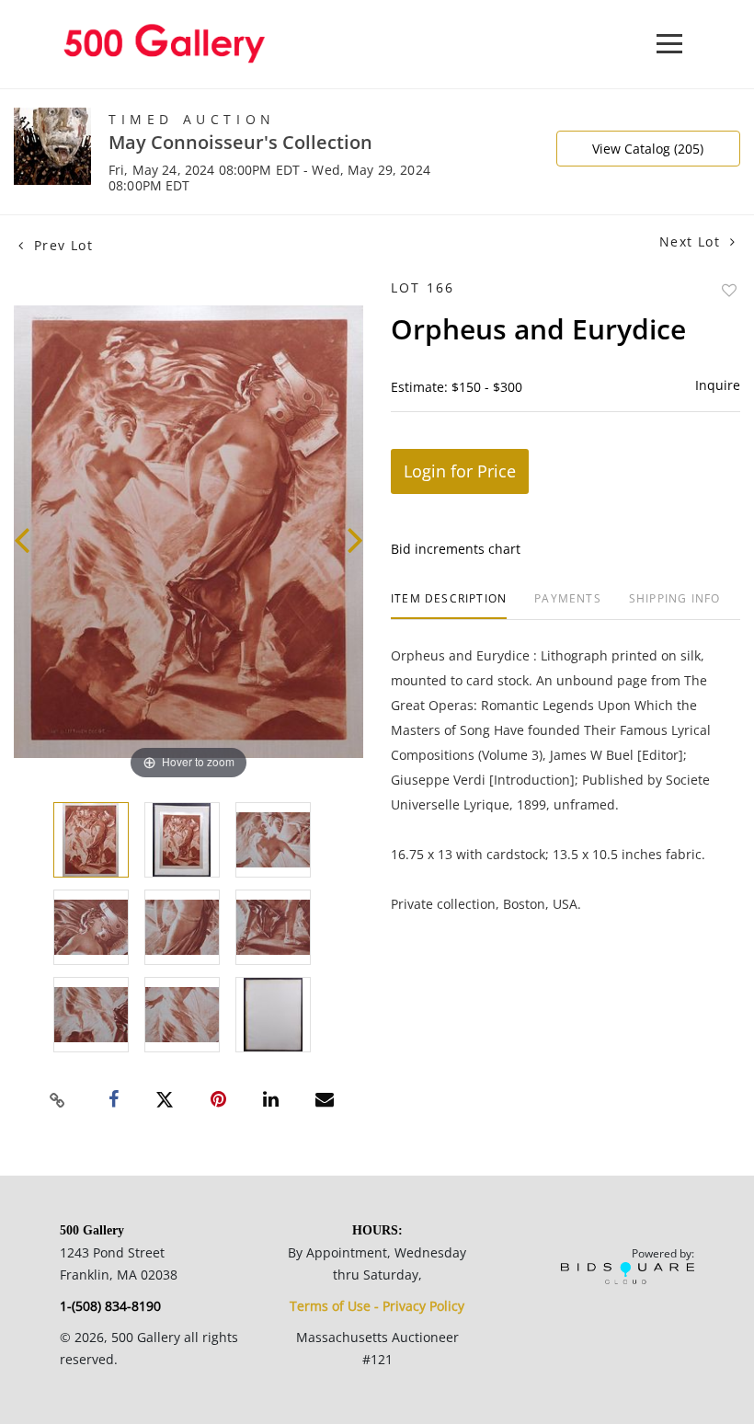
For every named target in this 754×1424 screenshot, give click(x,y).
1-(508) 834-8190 (110, 1306)
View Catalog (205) (647, 148)
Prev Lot (61, 245)
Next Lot (692, 241)
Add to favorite (729, 290)
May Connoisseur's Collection (240, 142)
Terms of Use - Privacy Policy (377, 1306)
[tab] (449, 605)
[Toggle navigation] (669, 43)
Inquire (717, 385)
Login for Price (460, 471)
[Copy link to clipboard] (58, 1100)
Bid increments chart (455, 548)
